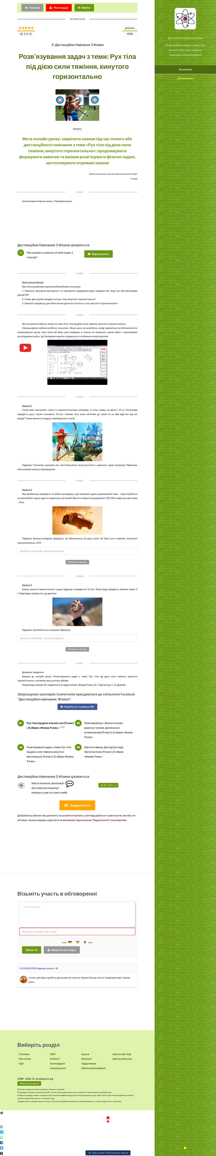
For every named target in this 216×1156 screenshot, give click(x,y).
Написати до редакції (30, 1083)
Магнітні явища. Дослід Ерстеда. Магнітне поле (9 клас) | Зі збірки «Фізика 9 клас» (104, 751)
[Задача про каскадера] (77, 520)
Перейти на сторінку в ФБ (79, 706)
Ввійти (86, 7)
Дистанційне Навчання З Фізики (185, 37)
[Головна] (108, 1117)
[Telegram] (108, 1136)
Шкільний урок (122, 1058)
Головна (34, 7)
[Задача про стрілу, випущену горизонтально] (77, 442)
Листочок (25, 1058)
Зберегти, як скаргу (63, 949)
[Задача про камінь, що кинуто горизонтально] (77, 612)
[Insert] (70, 942)
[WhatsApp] (108, 1142)
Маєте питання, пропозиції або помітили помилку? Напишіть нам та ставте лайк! (49, 788)
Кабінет (55, 1058)
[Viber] (108, 1131)
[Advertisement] (77, 220)
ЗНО (53, 1054)
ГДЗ (21, 1063)
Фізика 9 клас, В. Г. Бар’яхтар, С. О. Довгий (102, 684)
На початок (185, 69)
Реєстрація (61, 7)
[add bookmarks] (108, 1124)
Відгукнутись (100, 254)
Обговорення (185, 78)
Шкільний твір (122, 1054)
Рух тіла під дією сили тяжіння (60, 332)
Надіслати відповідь (78, 562)
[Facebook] (108, 1147)
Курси (85, 1054)
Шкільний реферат (93, 1068)
